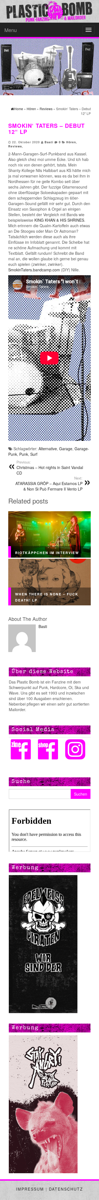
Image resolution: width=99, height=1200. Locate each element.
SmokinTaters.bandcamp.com (34, 269)
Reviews (15, 146)
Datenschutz (66, 1189)
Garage (65, 448)
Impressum (30, 1189)
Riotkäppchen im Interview (47, 552)
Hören (71, 142)
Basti (49, 142)
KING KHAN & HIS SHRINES (59, 220)
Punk (23, 454)
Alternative (47, 448)
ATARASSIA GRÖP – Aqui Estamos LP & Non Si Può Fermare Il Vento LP (48, 484)
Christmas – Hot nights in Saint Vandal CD (49, 468)
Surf (33, 454)
